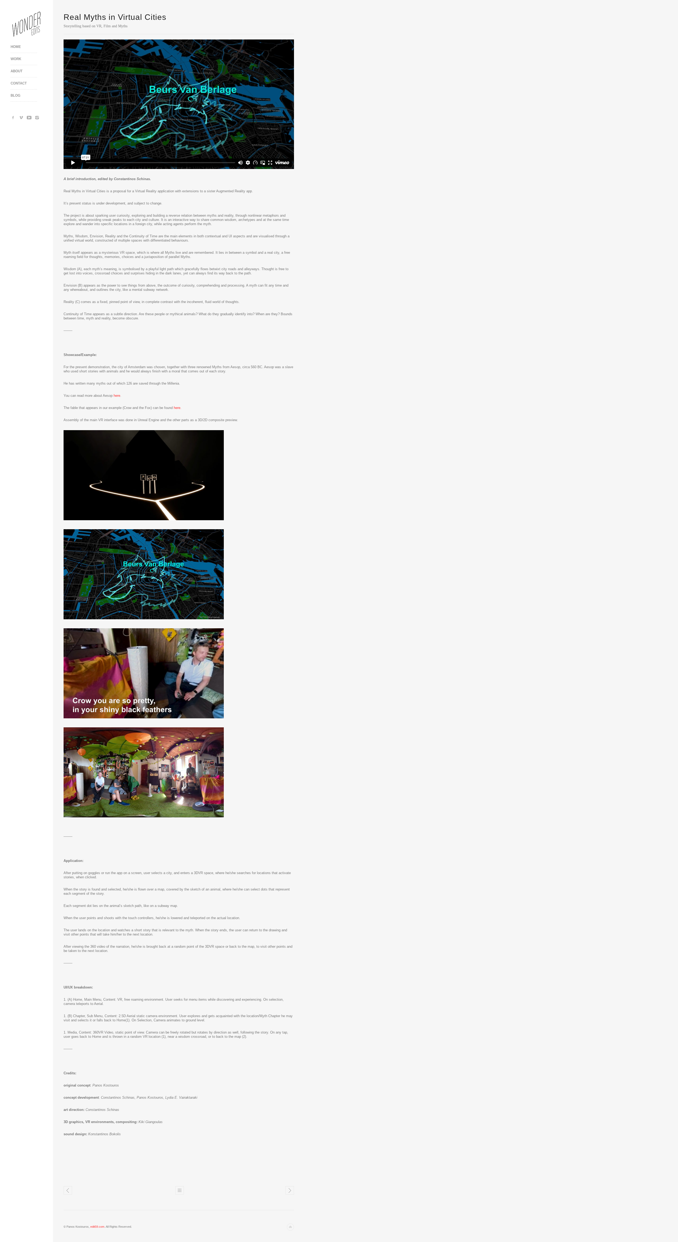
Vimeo (21, 117)
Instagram (37, 117)
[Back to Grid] (179, 1190)
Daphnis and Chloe (290, 1190)
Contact (19, 83)
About (17, 71)
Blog (15, 95)
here (116, 396)
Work (16, 59)
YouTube (29, 117)
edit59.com (97, 1226)
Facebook (13, 117)
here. (177, 408)
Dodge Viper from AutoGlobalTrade (68, 1190)
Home (16, 47)
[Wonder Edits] (26, 24)
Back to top (290, 1227)
